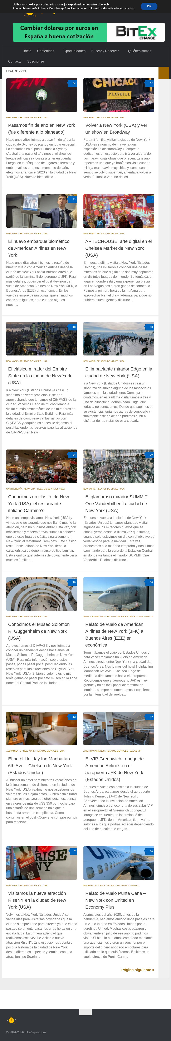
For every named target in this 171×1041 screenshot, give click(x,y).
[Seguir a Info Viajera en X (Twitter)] (132, 1020)
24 (74, 454)
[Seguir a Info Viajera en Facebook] (139, 1020)
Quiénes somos (138, 51)
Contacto (14, 61)
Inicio (27, 51)
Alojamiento (13, 751)
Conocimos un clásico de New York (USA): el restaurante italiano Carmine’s (38, 503)
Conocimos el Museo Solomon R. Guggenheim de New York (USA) (39, 631)
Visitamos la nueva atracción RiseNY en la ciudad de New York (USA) (37, 900)
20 (151, 454)
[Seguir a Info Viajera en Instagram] (117, 1020)
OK (149, 6)
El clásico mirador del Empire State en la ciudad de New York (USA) (39, 375)
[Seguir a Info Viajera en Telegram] (147, 1020)
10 (74, 327)
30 (151, 582)
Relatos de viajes (30, 117)
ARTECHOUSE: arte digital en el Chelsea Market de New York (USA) (118, 248)
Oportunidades (74, 51)
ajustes (129, 8)
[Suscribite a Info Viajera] (154, 1020)
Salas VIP (135, 751)
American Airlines (94, 616)
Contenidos (45, 51)
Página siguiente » (137, 970)
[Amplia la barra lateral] (163, 73)
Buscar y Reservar (104, 51)
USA (45, 117)
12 (151, 83)
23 (74, 199)
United (135, 885)
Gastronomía (14, 489)
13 (151, 327)
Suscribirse (35, 61)
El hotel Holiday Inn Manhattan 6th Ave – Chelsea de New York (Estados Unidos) (40, 765)
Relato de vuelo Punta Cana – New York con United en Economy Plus (115, 900)
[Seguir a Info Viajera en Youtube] (124, 1020)
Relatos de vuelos (141, 616)
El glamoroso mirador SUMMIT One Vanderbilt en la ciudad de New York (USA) (116, 503)
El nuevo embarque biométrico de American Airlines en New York (38, 248)
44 (74, 83)
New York (12, 117)
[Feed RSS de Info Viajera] (162, 1020)
